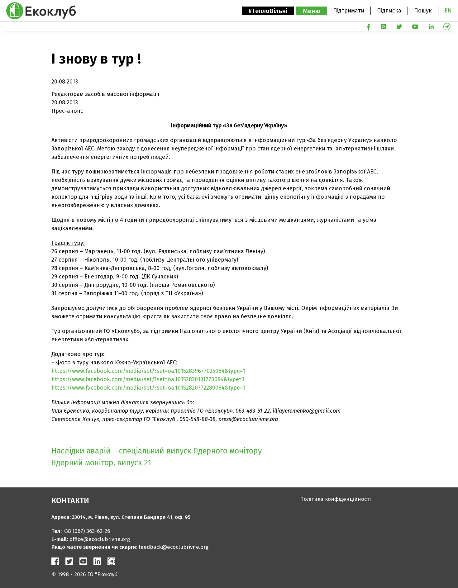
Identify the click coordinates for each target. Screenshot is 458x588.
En (448, 10)
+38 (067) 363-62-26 (86, 531)
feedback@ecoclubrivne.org (173, 547)
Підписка (389, 10)
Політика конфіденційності (335, 499)
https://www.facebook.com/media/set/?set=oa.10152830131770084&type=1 (147, 379)
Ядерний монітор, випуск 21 (101, 462)
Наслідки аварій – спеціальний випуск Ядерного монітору (156, 451)
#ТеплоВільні (267, 11)
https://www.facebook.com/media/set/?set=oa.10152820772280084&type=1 (148, 387)
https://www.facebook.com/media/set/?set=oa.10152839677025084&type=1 (148, 371)
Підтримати (348, 10)
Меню (311, 11)
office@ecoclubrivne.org (99, 539)
